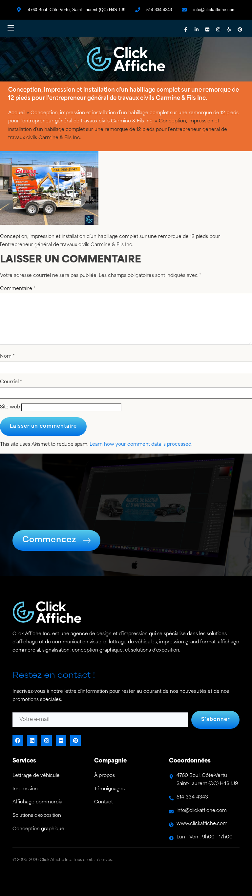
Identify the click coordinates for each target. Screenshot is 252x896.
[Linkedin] (32, 740)
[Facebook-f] (185, 29)
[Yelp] (229, 29)
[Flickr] (207, 29)
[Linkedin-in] (196, 29)
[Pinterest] (239, 29)
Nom (7, 356)
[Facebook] (17, 740)
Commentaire (17, 289)
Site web (10, 407)
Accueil (16, 113)
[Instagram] (218, 29)
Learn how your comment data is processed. (141, 444)
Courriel (11, 382)
